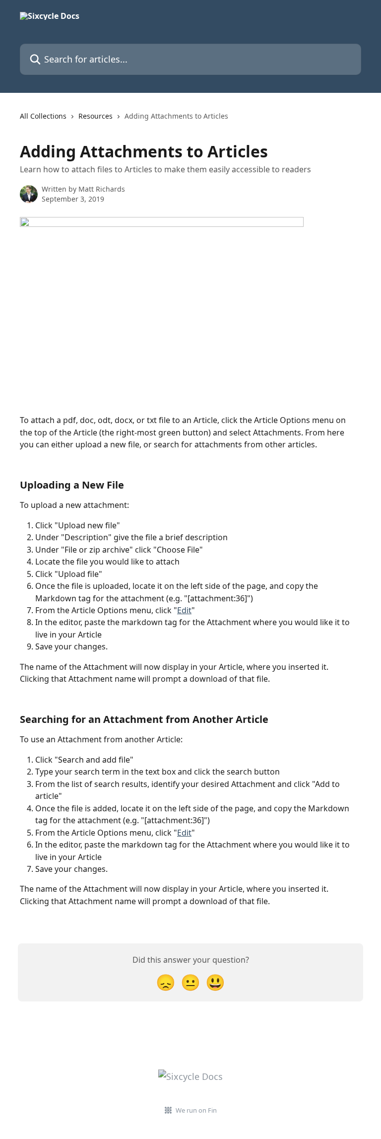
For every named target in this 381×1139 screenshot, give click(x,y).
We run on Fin (196, 1110)
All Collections (43, 116)
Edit (184, 610)
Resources (95, 116)
